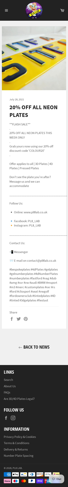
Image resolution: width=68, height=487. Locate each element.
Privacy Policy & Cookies (20, 437)
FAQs (7, 392)
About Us (10, 386)
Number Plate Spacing (18, 455)
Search (8, 380)
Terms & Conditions (16, 443)
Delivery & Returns (16, 449)
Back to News (35, 347)
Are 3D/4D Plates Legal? (19, 399)
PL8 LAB (17, 468)
